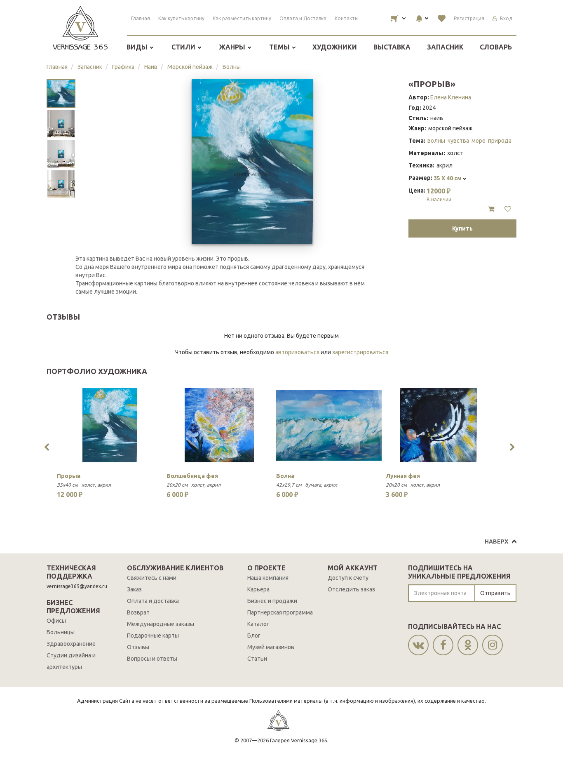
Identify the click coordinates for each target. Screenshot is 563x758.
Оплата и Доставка (302, 18)
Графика (123, 67)
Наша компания (268, 577)
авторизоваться (297, 352)
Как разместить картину (242, 18)
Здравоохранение (71, 643)
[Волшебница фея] (219, 425)
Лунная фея (403, 476)
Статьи (257, 658)
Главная (140, 18)
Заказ (134, 589)
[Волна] (329, 425)
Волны (232, 67)
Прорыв (69, 476)
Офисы (56, 620)
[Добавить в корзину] (491, 209)
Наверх (496, 541)
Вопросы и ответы (152, 658)
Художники (334, 47)
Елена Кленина (450, 97)
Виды (138, 47)
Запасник (445, 47)
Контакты (347, 18)
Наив (150, 67)
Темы (280, 47)
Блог (253, 635)
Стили (184, 47)
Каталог (258, 624)
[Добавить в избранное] (507, 209)
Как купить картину (181, 18)
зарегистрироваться (360, 352)
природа (499, 140)
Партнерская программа (280, 612)
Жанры (233, 47)
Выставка (392, 47)
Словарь (496, 47)
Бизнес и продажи (272, 601)
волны (436, 140)
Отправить (495, 593)
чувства (458, 140)
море (479, 140)
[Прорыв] (109, 425)
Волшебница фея (192, 476)
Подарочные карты (153, 635)
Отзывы (138, 647)
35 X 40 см (448, 178)
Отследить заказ (351, 589)
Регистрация (469, 18)
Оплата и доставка (153, 601)
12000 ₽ (439, 194)
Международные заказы (160, 624)
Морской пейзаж (190, 67)
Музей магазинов (270, 647)
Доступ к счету (348, 577)
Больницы (61, 632)
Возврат (138, 612)
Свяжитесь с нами (151, 577)
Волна (285, 476)
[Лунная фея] (438, 425)
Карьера (258, 589)
